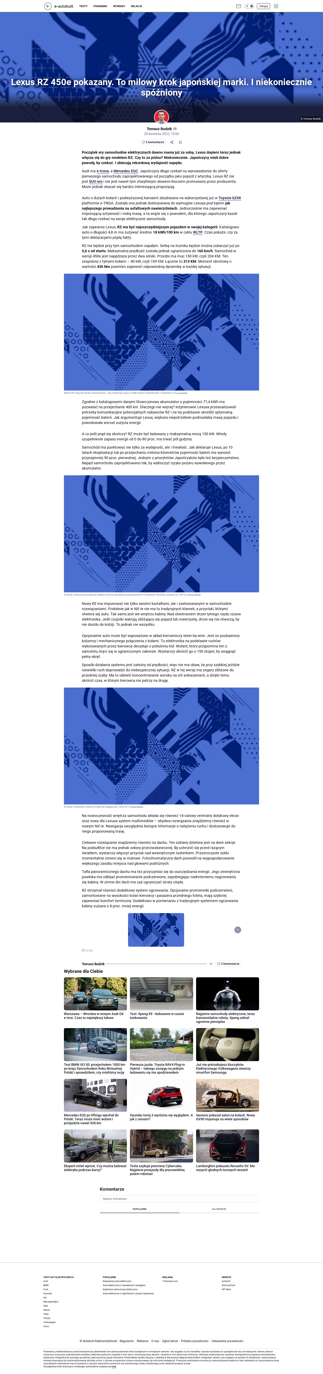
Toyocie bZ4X (230, 198)
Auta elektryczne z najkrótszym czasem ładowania (128, 1293)
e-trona (103, 171)
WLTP (198, 232)
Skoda (46, 1310)
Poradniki (100, 6)
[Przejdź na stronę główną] (48, 9)
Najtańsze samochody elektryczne (120, 1289)
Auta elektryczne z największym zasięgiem (124, 1285)
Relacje (136, 6)
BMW (46, 1285)
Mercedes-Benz (50, 1301)
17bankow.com (170, 1281)
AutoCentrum (228, 1285)
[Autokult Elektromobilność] (67, 6)
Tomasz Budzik (159, 129)
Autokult (226, 1281)
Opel (45, 1306)
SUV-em (95, 181)
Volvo (46, 1326)
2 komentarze (155, 142)
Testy (83, 6)
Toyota (46, 1318)
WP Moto (226, 1289)
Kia (45, 1297)
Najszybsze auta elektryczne (117, 1281)
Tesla (46, 1314)
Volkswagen (49, 1322)
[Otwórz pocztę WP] (239, 6)
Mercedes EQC (125, 171)
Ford (45, 1289)
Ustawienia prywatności (226, 1341)
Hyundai (47, 1293)
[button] (249, 6)
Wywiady (119, 6)
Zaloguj (263, 6)
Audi (45, 1281)
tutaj (113, 1366)
